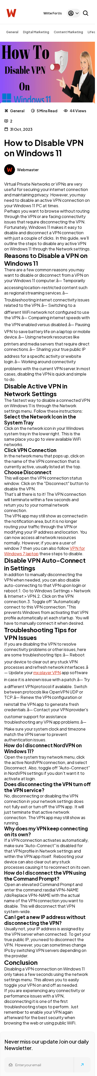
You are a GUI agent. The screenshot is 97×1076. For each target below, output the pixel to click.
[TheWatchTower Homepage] (11, 13)
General (12, 32)
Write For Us (52, 13)
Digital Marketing (36, 32)
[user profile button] (73, 13)
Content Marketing (68, 32)
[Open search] (86, 13)
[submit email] (82, 1064)
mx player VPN (47, 672)
